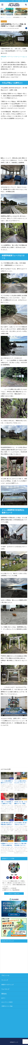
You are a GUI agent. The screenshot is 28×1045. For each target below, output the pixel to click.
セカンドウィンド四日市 (7, 1002)
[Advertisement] (14, 750)
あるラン (3, 998)
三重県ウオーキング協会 (7, 1006)
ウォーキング (3, 21)
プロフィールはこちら (14, 893)
